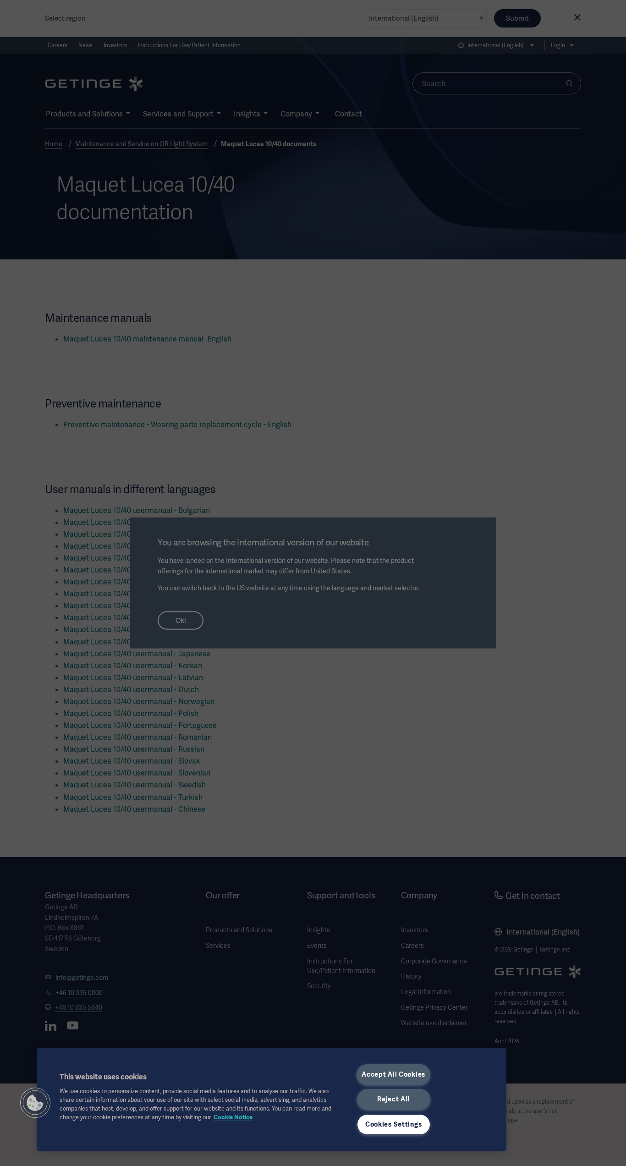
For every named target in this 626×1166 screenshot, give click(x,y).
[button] (35, 1102)
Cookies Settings (393, 1124)
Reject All (393, 1099)
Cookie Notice (233, 1117)
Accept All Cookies (393, 1074)
